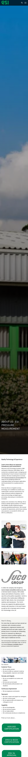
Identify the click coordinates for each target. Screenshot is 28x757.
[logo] (5, 4)
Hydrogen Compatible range (14, 644)
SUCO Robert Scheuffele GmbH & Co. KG (13, 590)
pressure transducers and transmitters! (14, 477)
